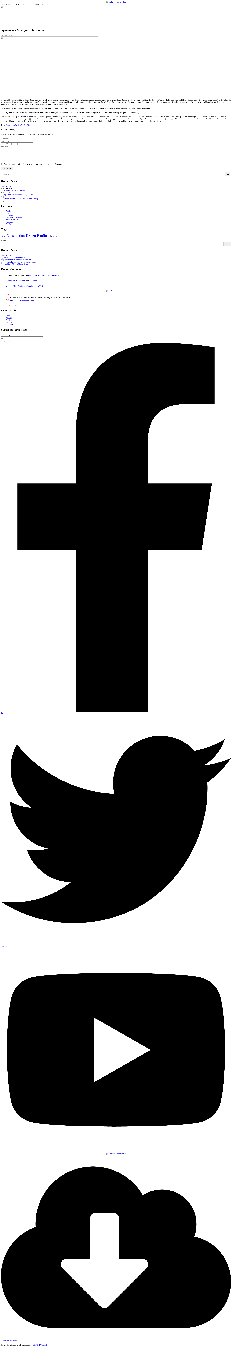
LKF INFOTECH (39, 1345)
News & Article (12, 220)
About (8, 4)
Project (24, 4)
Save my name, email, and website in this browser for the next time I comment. (34, 164)
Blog (8, 213)
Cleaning (9, 215)
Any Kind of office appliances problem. (18, 195)
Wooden (57, 236)
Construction (10, 125)
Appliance (10, 211)
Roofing (24, 125)
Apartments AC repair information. (16, 190)
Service (16, 4)
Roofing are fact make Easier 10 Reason (43, 275)
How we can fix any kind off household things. (21, 199)
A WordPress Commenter (15, 281)
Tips (28, 125)
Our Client (34, 4)
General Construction (14, 218)
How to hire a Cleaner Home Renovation (16, 264)
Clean (3, 236)
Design (18, 125)
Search (3, 241)
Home (3, 4)
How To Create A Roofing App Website (28, 286)
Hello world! (6, 186)
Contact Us (42, 4)
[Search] (227, 174)
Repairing (9, 222)
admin (14, 35)
